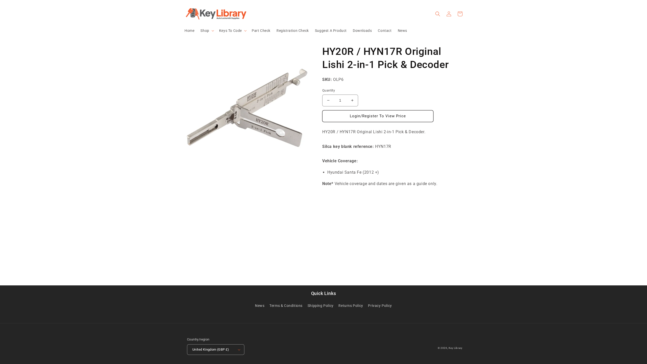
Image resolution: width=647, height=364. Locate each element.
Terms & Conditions (286, 306)
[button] (206, 30)
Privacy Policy (380, 306)
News (259, 306)
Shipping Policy (321, 306)
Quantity (328, 90)
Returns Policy (350, 306)
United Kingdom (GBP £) (210, 349)
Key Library (456, 348)
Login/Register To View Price (378, 116)
